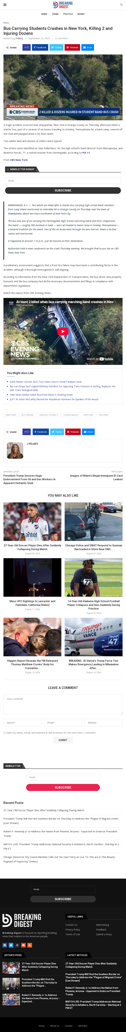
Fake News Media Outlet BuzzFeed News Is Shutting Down (41, 394)
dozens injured (70, 415)
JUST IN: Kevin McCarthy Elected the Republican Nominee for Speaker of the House (54, 399)
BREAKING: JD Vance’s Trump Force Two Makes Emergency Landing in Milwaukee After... (94, 664)
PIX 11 (86, 152)
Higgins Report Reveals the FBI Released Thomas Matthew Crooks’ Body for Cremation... (32, 664)
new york (88, 415)
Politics (68, 14)
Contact (68, 1025)
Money (81, 14)
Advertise (82, 1025)
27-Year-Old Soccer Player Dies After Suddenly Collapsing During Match (43, 810)
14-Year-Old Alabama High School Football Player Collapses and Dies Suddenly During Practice (93, 605)
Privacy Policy (72, 929)
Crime (55, 14)
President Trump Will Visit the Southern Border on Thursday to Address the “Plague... (39, 982)
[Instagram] (17, 945)
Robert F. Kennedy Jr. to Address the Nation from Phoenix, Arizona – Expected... (41, 998)
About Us (54, 1025)
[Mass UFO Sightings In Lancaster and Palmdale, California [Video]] (32, 577)
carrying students (48, 415)
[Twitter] (11, 945)
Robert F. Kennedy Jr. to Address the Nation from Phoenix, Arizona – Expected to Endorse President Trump (92, 991)
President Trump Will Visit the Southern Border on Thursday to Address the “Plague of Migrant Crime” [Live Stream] (93, 977)
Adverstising (102, 925)
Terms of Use (72, 934)
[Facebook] (4, 945)
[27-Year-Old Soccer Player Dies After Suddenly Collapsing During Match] (32, 521)
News (44, 14)
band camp (11, 415)
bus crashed (28, 415)
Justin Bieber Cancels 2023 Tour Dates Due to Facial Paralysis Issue (46, 381)
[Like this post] (27, 47)
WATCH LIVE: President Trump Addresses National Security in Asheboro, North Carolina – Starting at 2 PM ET (93, 1004)
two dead (103, 415)
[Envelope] (23, 945)
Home (42, 1025)
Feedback (101, 929)
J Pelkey (19, 38)
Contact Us (71, 925)
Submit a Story (104, 934)
